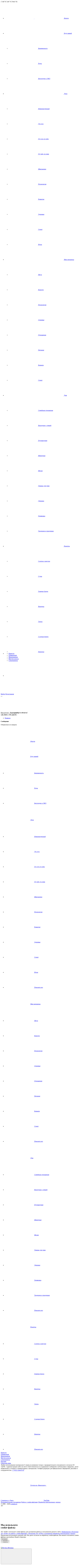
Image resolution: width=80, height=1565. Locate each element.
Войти (3, 694)
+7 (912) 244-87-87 (18, 1470)
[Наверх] (16, 1556)
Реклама (3, 1461)
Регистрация (9, 694)
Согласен (4, 1539)
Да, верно (4, 714)
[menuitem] (37, 18)
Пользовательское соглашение (11, 1502)
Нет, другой (12, 714)
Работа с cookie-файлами (29, 1502)
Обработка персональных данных (49, 1502)
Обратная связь (6, 1463)
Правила (7, 718)
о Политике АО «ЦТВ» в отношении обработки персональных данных (51, 1533)
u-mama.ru (14, 1504)
